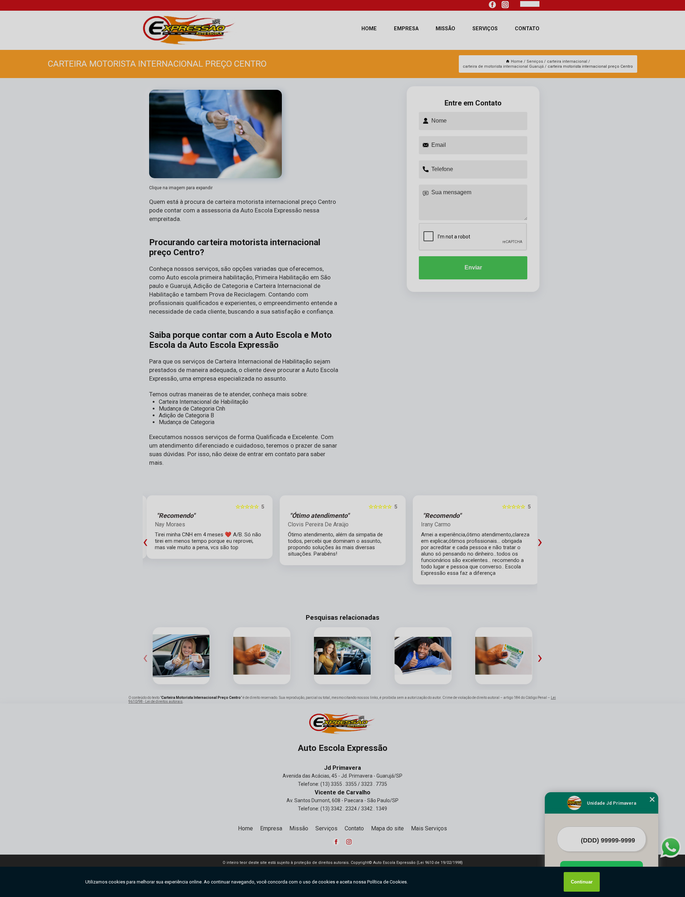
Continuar (582, 882)
